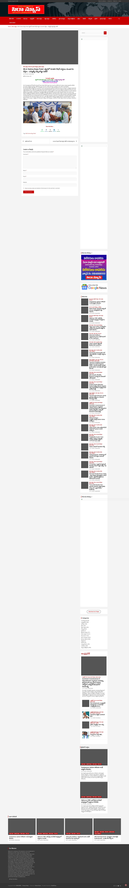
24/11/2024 (91, 339)
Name (25, 170)
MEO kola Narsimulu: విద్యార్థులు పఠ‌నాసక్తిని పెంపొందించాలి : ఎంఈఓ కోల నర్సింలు (106, 837)
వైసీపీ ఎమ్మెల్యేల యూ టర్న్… (97, 724)
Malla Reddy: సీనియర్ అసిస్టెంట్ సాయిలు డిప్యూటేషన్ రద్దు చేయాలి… (97, 310)
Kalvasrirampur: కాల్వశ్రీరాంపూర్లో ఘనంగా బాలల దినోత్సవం (97, 419)
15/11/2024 (91, 346)
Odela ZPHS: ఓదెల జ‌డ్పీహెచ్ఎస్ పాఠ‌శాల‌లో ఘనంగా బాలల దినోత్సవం (97, 429)
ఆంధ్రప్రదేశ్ (32, 18)
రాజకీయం (54, 18)
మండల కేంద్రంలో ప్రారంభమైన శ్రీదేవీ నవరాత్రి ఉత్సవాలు (64, 141)
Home (120, 1)
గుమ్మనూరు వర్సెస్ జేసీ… (96, 734)
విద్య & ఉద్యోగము (71, 18)
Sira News (98, 717)
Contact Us (110, 1)
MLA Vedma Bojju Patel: (31, 133)
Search (105, 32)
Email (24, 176)
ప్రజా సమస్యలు (62, 18)
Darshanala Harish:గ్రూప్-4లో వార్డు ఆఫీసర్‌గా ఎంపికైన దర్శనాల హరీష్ (97, 354)
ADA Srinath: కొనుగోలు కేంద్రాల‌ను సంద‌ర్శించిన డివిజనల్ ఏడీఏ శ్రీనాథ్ (97, 376)
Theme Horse (38, 885)
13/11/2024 (91, 491)
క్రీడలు (79, 18)
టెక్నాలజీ (90, 18)
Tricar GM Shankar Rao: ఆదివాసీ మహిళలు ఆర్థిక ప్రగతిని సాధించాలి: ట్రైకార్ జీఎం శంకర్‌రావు (97, 487)
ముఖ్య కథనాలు (84, 644)
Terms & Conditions (102, 1)
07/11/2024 (97, 840)
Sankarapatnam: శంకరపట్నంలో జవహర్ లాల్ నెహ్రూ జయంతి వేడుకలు (97, 456)
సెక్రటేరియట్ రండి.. (28, 141)
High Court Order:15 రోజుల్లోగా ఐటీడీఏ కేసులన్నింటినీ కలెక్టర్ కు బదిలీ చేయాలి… (97, 328)
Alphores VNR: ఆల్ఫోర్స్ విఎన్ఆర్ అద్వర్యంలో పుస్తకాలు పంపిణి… (97, 319)
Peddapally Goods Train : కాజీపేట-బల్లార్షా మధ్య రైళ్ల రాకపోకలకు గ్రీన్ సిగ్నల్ (96, 438)
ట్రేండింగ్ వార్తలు (96, 315)
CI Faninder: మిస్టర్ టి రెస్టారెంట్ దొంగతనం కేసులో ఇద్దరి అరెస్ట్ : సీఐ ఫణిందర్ (97, 465)
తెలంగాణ (25, 18)
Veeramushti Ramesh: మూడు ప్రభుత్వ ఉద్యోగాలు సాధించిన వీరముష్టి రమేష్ (97, 397)
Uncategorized (84, 620)
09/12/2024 (91, 304)
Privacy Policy (26, 885)
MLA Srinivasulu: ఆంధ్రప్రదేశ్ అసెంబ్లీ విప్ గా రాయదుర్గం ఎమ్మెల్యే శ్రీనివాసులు (97, 704)
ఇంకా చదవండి (13, 816)
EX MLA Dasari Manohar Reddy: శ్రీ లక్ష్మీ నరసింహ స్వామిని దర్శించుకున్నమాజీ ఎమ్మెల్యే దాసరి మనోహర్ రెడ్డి (97, 387)
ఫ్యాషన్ (82, 640)
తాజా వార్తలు (39, 18)
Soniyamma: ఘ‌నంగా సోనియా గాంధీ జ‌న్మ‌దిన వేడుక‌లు (97, 302)
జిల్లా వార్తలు (47, 18)
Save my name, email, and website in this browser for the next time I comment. (42, 188)
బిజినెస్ (84, 18)
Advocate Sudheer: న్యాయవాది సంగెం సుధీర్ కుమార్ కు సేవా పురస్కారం (97, 336)
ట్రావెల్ (96, 18)
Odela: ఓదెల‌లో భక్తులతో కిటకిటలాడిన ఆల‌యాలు (95, 344)
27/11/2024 (91, 331)
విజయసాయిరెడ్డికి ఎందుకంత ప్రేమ (97, 715)
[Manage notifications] (126, 885)
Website (25, 182)
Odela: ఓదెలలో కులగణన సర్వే (97, 446)
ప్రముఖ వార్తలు (103, 18)
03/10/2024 (25, 74)
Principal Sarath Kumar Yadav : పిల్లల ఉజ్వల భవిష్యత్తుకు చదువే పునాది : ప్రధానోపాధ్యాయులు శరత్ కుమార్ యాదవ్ (97, 476)
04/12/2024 (91, 323)
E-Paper (18, 18)
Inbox (110, 18)
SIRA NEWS (31, 74)
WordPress (53, 885)
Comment (25, 154)
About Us (115, 1)
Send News (12, 22)
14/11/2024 (91, 422)
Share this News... (50, 126)
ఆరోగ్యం (82, 624)
